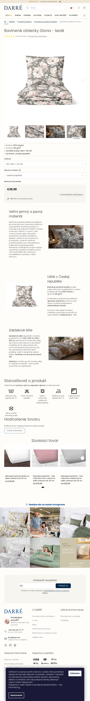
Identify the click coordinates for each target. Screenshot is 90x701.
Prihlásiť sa (62, 582)
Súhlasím (74, 673)
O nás (34, 616)
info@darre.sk (14, 634)
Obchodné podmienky (13, 660)
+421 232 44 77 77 (15, 626)
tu (18, 687)
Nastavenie (15, 695)
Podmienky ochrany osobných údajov (12, 665)
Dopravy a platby (11, 656)
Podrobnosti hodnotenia (37, 36)
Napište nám (37, 633)
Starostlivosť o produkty (69, 612)
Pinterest (15, 641)
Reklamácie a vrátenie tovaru (44, 629)
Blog (34, 621)
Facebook (5, 641)
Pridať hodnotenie (14, 428)
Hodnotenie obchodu (41, 625)
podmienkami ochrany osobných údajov (54, 588)
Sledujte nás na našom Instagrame (46, 502)
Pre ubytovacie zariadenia (43, 612)
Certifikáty (63, 616)
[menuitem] (8, 15)
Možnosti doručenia (12, 179)
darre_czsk (10, 641)
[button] (81, 79)
